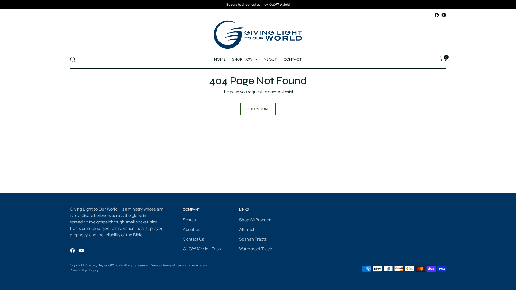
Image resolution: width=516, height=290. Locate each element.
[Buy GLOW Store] (258, 34)
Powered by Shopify (84, 270)
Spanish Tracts (253, 239)
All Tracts (247, 229)
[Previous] (210, 4)
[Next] (306, 4)
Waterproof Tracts (256, 249)
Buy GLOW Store (110, 265)
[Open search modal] (72, 59)
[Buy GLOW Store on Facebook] (436, 15)
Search (189, 220)
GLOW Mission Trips (202, 249)
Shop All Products (255, 220)
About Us (191, 229)
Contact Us (193, 239)
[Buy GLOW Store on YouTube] (443, 15)
